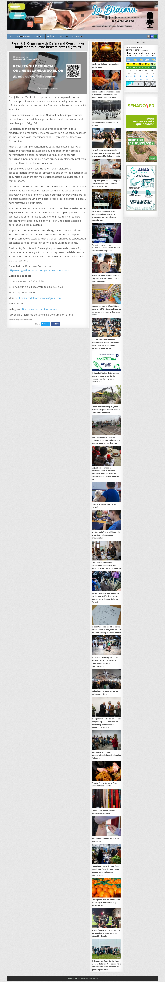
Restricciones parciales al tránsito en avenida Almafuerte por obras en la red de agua (106, 440)
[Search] (148, 36)
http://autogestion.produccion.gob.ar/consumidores (39, 270)
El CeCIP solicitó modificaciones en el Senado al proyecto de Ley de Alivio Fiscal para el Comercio (106, 630)
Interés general (23, 36)
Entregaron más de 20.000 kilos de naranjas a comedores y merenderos (106, 902)
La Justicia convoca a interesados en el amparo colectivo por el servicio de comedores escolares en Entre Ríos (105, 474)
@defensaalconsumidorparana (39, 309)
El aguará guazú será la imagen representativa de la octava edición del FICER (106, 183)
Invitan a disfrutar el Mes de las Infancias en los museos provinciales (106, 535)
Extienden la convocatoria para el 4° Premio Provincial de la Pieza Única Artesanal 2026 (106, 95)
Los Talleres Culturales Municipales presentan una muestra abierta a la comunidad (106, 565)
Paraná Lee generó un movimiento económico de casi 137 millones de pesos (106, 248)
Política (50, 36)
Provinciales (63, 36)
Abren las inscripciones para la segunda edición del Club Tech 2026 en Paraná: (105, 278)
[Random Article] (151, 36)
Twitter (46, 324)
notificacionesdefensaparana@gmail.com (37, 298)
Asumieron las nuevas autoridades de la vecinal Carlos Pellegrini (106, 755)
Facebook (56, 324)
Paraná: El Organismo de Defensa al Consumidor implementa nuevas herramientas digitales (48, 45)
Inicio (11, 36)
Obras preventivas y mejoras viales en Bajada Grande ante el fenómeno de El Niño (106, 409)
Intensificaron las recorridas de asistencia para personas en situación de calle (106, 933)
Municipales (38, 36)
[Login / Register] (155, 36)
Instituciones (77, 36)
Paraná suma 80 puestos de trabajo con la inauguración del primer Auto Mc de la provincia (106, 153)
